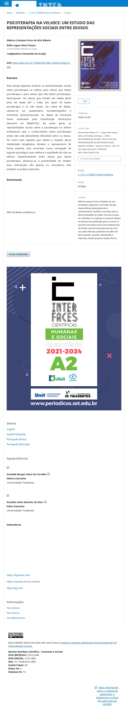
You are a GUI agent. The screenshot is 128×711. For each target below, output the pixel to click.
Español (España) (16, 434)
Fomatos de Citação (90, 158)
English (11, 429)
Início (9, 12)
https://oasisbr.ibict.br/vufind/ (23, 581)
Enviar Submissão (18, 254)
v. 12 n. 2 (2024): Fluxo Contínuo (44, 12)
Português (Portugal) (18, 444)
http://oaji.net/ (15, 588)
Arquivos (20, 12)
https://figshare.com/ (18, 575)
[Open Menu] (6, 3)
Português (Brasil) (16, 439)
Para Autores (13, 612)
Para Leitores (13, 607)
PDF (84, 101)
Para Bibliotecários (16, 617)
